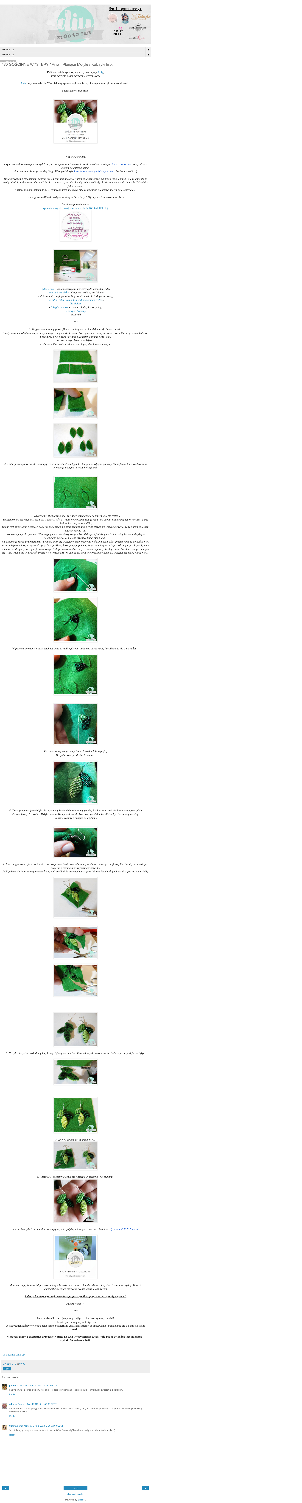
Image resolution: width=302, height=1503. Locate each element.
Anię (100, 72)
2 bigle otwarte (59, 307)
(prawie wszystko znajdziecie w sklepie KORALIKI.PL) (75, 208)
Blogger (81, 1499)
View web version (75, 1494)
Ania (23, 83)
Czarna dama (16, 1426)
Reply (12, 1394)
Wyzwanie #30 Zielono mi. (124, 1229)
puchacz (13, 1385)
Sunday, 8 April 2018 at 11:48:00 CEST (37, 1404)
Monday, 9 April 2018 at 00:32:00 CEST (43, 1426)
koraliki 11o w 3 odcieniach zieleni (76, 299)
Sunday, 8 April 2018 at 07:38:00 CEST (38, 1385)
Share (7, 1369)
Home (75, 1488)
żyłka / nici (48, 288)
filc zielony (76, 303)
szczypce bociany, (76, 310)
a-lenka (13, 1404)
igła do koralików (58, 292)
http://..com (94, 171)
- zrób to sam (121, 164)
